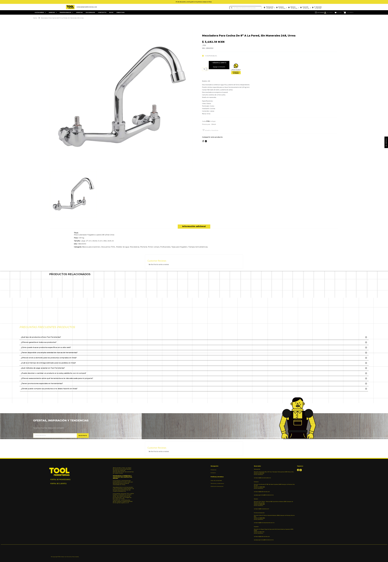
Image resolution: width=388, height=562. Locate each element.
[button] (40, 12)
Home (35, 18)
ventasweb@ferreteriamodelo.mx (262, 477)
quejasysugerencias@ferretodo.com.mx (264, 495)
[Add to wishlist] (203, 130)
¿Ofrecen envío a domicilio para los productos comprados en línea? (49, 358)
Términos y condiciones (217, 483)
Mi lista (339, 12)
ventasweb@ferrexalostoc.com (261, 508)
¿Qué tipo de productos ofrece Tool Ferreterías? (41, 337)
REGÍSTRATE (83, 435)
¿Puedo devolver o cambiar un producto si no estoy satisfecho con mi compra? (53, 373)
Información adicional (194, 226)
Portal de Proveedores (60, 479)
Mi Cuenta (330, 12)
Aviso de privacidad (216, 480)
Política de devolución (217, 486)
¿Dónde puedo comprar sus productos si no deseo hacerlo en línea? (49, 389)
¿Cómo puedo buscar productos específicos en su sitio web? (46, 347)
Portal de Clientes (58, 483)
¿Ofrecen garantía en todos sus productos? (39, 342)
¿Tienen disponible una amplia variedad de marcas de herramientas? (49, 352)
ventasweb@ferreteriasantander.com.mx (264, 522)
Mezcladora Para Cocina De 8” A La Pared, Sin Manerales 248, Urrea (62, 18)
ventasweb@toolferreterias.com (262, 491)
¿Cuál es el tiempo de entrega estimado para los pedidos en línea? (48, 363)
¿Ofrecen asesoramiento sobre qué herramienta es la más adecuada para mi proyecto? (57, 378)
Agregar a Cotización (219, 67)
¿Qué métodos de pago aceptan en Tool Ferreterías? (43, 368)
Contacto (213, 472)
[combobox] (245, 7)
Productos (213, 469)
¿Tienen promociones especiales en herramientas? (42, 383)
